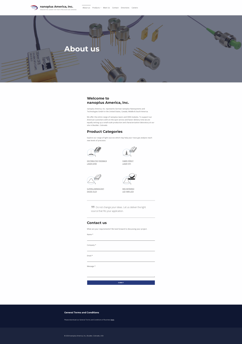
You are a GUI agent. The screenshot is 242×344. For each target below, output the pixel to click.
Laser (124, 164)
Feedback (103, 161)
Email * (90, 255)
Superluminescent (95, 189)
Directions (125, 8)
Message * (91, 266)
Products (96, 8)
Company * (91, 245)
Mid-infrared (128, 189)
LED (124, 191)
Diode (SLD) (92, 191)
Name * (90, 234)
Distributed (92, 161)
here (112, 320)
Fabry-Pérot (128, 161)
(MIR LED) (130, 191)
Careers (135, 8)
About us (86, 8)
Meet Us (106, 8)
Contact (115, 8)
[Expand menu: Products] (100, 7)
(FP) (129, 164)
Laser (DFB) (92, 164)
